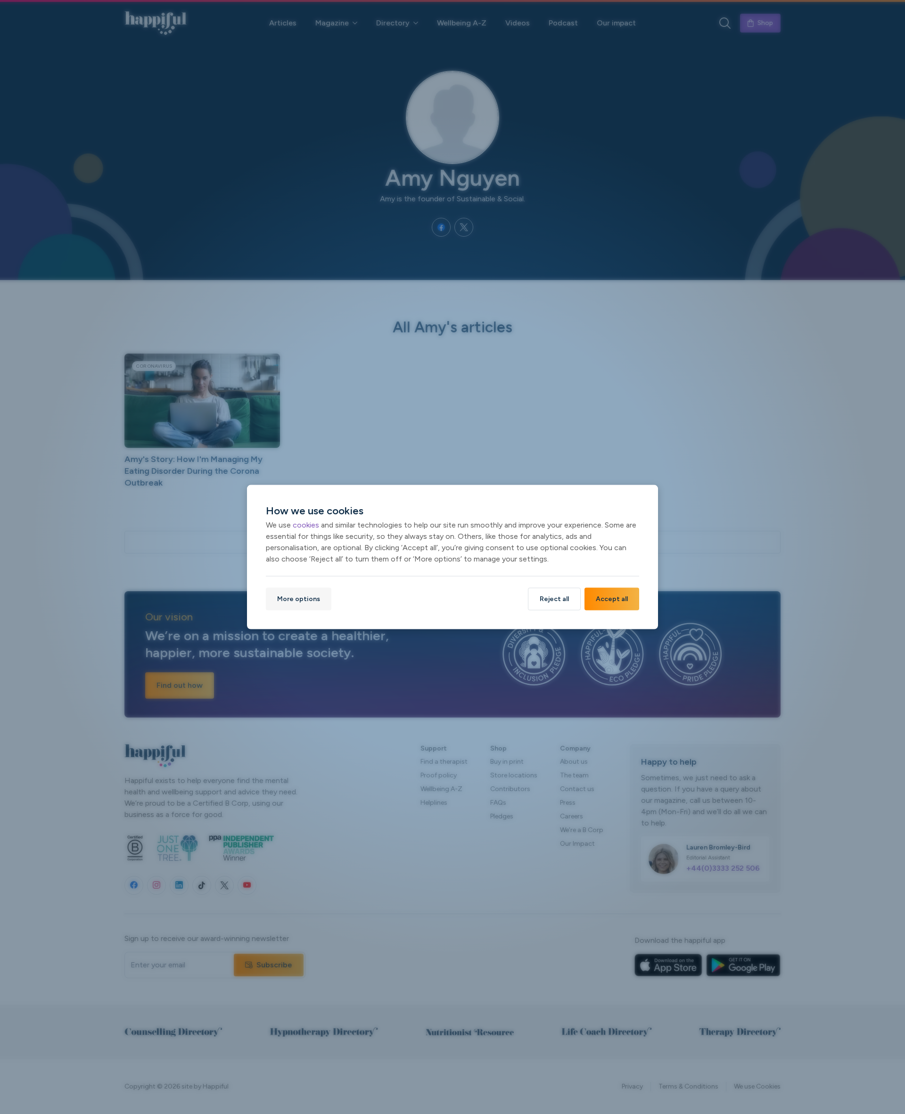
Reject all (554, 599)
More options (298, 599)
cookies (306, 524)
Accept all (612, 599)
